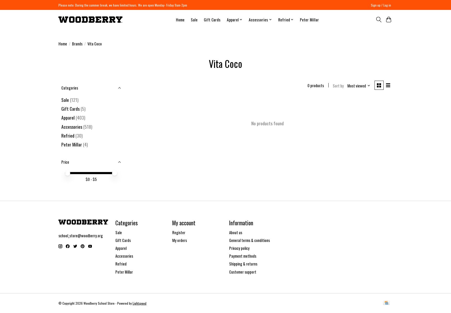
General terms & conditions (249, 240)
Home (180, 19)
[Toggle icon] (378, 19)
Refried (68, 135)
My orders (179, 240)
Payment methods (242, 256)
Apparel (68, 117)
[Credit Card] (386, 303)
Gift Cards (212, 19)
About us (235, 232)
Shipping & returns (243, 264)
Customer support (242, 272)
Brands (77, 43)
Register (178, 232)
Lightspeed (139, 303)
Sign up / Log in (381, 5)
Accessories (71, 126)
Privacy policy (239, 248)
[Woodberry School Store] (90, 19)
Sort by (338, 85)
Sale (194, 19)
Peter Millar (309, 19)
